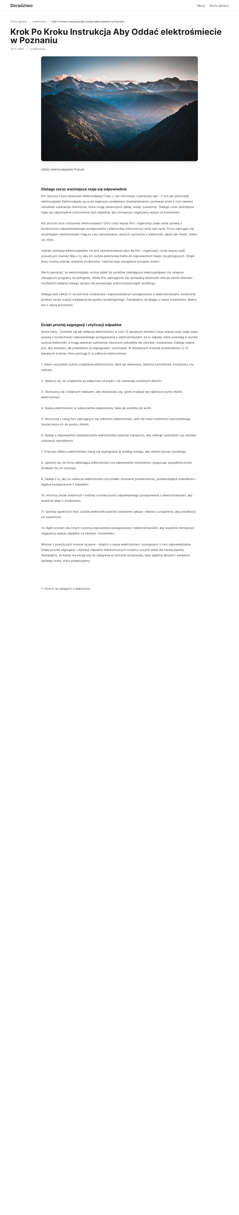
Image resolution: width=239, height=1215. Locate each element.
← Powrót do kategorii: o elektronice (65, 588)
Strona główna (219, 5)
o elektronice (39, 21)
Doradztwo (21, 5)
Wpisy (201, 5)
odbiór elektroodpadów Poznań (62, 169)
